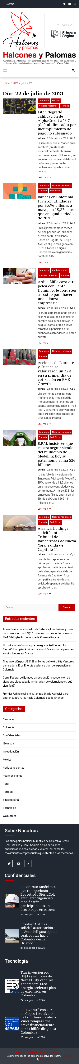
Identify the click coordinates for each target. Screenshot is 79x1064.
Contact (10, 4)
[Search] (73, 70)
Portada (65, 106)
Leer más (43, 177)
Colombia (44, 100)
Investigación (11, 751)
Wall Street (55, 190)
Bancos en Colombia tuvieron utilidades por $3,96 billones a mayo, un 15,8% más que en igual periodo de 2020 (56, 207)
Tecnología (9, 807)
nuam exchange (12, 775)
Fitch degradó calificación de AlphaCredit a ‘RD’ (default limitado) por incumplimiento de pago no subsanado (57, 122)
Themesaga (46, 1059)
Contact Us (56, 1052)
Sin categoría (11, 799)
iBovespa (8, 743)
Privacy (20, 1052)
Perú (6, 783)
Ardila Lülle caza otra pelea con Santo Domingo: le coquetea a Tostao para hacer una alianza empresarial (57, 292)
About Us (43, 1052)
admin (41, 138)
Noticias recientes (48, 106)
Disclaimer (31, 1052)
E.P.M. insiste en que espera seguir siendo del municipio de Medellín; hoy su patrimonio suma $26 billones (56, 454)
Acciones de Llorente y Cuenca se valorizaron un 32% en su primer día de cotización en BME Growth (56, 373)
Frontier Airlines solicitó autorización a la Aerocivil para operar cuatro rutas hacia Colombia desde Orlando (39, 933)
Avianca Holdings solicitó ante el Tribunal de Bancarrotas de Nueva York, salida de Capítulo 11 (57, 539)
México (56, 100)
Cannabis (8, 719)
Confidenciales (59, 270)
